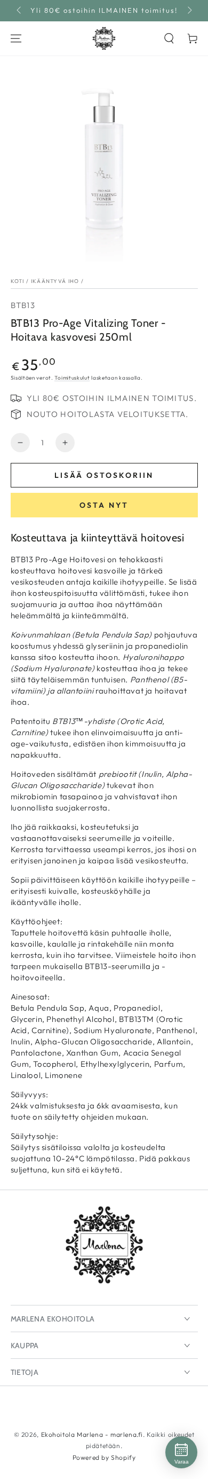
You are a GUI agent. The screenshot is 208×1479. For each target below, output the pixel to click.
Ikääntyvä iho (55, 281)
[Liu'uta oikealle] (189, 10)
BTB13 (23, 305)
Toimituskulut (72, 377)
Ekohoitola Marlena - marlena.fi (92, 1434)
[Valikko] (16, 38)
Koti (18, 281)
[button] (169, 38)
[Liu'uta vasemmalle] (20, 10)
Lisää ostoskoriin (104, 475)
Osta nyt (104, 505)
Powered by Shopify (104, 1457)
